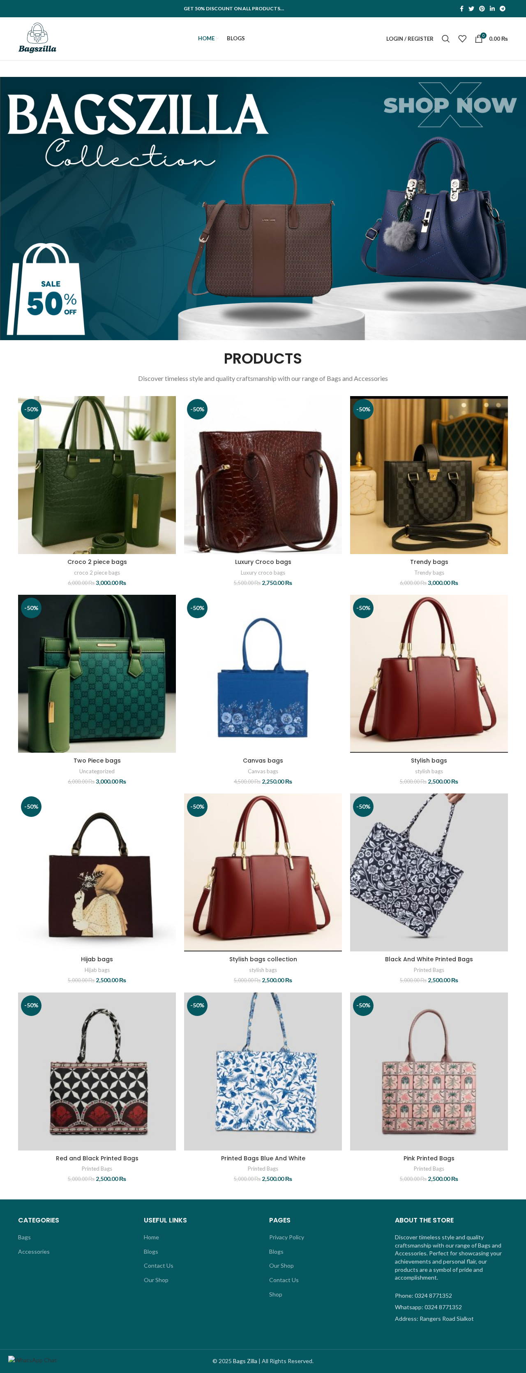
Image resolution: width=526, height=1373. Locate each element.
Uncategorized (97, 771)
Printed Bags (429, 970)
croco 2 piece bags (97, 572)
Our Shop (156, 1279)
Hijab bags (97, 959)
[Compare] (169, 409)
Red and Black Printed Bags (97, 1158)
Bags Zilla (245, 1360)
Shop (275, 1294)
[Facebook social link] (461, 8)
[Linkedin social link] (492, 8)
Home (151, 1237)
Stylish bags (429, 760)
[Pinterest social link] (482, 8)
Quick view (169, 428)
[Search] (446, 38)
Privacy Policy (286, 1237)
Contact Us (158, 1265)
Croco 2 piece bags (97, 562)
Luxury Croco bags (263, 562)
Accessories (34, 1251)
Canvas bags (263, 760)
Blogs (151, 1251)
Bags (24, 1237)
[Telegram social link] (502, 8)
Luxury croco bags (263, 572)
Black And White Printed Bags (429, 959)
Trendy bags (429, 562)
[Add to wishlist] (169, 446)
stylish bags (429, 771)
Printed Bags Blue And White (263, 1158)
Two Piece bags (97, 760)
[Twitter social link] (471, 8)
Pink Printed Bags (429, 1158)
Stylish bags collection (263, 959)
